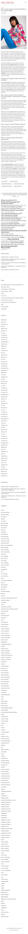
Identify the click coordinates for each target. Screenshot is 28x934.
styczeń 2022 (4, 436)
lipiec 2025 (3, 348)
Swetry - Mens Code (7, 2)
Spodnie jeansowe (5, 778)
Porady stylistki (5, 736)
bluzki (8, 166)
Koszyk (2, 293)
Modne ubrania (4, 710)
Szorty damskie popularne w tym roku (10, 269)
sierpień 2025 (4, 346)
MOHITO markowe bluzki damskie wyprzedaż (14, 231)
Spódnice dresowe (5, 762)
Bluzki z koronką (5, 549)
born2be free (4, 569)
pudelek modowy (5, 743)
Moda (2, 696)
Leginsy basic (4, 690)
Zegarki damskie (4, 916)
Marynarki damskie (5, 694)
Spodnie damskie (5, 771)
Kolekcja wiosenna (5, 637)
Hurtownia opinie (5, 287)
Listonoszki (3, 692)
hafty (9, 62)
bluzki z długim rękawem (6, 545)
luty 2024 (3, 385)
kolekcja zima (4, 639)
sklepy (2, 754)
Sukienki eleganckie (5, 804)
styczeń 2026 (4, 335)
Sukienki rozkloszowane (6, 828)
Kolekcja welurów (5, 635)
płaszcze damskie (5, 732)
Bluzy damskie (4, 558)
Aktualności (4, 516)
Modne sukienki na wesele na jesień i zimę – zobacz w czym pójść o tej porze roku (13, 260)
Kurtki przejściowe (5, 677)
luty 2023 (3, 409)
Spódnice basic (4, 758)
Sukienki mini (4, 817)
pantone (3, 723)
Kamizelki (3, 613)
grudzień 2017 (4, 473)
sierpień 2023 (4, 398)
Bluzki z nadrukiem (5, 551)
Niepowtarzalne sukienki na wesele (9, 712)
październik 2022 (5, 418)
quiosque (21, 235)
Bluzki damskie (4, 534)
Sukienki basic (4, 795)
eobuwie (3, 593)
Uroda (2, 901)
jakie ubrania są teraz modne (8, 289)
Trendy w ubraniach (5, 890)
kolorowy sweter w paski (5, 222)
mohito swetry (4, 234)
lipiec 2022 (3, 423)
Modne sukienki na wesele (7, 707)
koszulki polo (4, 668)
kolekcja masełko (5, 631)
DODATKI (3, 582)
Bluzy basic (3, 554)
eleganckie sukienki (5, 591)
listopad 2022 (4, 416)
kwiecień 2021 (4, 456)
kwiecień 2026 (4, 328)
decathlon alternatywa (6, 580)
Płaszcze (3, 729)
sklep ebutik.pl (13, 239)
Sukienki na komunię (5, 822)
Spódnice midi (4, 765)
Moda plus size (4, 705)
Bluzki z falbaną (4, 547)
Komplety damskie (5, 650)
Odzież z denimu (4, 721)
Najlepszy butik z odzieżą (7, 300)
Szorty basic (4, 855)
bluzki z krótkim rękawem (14, 205)
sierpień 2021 (4, 447)
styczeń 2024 (4, 387)
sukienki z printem (5, 837)
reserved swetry (4, 239)
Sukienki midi (4, 815)
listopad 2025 (4, 339)
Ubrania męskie (4, 896)
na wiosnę (11, 234)
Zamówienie (3, 308)
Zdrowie (3, 914)
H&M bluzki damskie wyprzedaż (12, 210)
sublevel (3, 789)
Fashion (3, 595)
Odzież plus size (4, 718)
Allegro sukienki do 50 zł (9, 200)
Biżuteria (3, 530)
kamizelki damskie (5, 615)
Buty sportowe (4, 576)
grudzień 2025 (4, 337)
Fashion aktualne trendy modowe (9, 598)
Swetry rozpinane (5, 850)
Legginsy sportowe (5, 688)
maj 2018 (3, 467)
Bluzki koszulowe (5, 538)
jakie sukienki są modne (22, 217)
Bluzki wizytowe (5, 543)
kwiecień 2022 (4, 429)
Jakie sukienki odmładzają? (9, 217)
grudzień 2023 (4, 390)
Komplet (3, 646)
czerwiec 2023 (4, 403)
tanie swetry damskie (19, 244)
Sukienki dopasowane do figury (8, 800)
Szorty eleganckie (5, 861)
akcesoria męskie (5, 514)
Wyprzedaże (4, 907)
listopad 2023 (4, 392)
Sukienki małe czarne (6, 811)
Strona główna (4, 306)
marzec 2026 (4, 330)
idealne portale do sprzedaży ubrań (9, 609)
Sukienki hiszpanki (5, 806)
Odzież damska (4, 716)
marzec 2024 (4, 383)
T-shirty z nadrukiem (6, 870)
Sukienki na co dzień (5, 819)
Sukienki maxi (4, 813)
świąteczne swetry (4, 249)
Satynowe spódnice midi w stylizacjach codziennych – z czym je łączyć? (13, 263)
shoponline (3, 751)
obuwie (2, 714)
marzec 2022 (4, 431)
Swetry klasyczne (5, 846)
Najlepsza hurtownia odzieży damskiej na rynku (12, 297)
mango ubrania (23, 224)
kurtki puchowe (4, 679)
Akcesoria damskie (5, 512)
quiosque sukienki (5, 237)
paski (2, 725)
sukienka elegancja (5, 241)
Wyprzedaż (3, 905)
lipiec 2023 (3, 401)
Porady (2, 734)
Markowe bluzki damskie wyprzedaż (13, 225)
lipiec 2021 (3, 449)
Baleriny (3, 519)
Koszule (2, 7)
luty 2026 (3, 333)
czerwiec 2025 (4, 350)
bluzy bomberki (7, 82)
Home (2, 604)
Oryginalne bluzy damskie (7, 186)
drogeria (3, 589)
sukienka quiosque (14, 241)
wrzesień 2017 (4, 475)
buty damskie (4, 573)
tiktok (2, 872)
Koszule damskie (5, 666)
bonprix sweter (23, 205)
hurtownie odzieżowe (6, 606)
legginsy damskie (5, 685)
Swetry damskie (4, 841)
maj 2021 (3, 453)
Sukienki (3, 793)
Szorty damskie (4, 859)
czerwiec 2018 (4, 464)
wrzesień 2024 (4, 370)
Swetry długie (4, 844)
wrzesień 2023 (4, 396)
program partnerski (5, 740)
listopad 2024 (4, 366)
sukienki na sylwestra (6, 824)
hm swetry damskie (10, 211)
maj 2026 (3, 326)
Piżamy (2, 727)
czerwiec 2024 (4, 377)
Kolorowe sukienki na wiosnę (18, 220)
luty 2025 (3, 359)
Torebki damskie (4, 881)
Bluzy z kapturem (5, 565)
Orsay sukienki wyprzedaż (9, 235)
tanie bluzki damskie (16, 242)
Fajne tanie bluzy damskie (19, 183)
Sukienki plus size (5, 826)
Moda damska (4, 701)
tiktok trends (4, 874)
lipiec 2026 (3, 322)
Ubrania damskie (5, 894)
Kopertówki (4, 661)
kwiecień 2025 (4, 355)
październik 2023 (5, 394)
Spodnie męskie (4, 780)
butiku (17, 172)
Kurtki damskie (4, 670)
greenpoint (23, 208)
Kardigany (3, 617)
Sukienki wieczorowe (6, 833)
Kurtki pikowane (5, 674)
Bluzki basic (3, 532)
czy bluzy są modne (13, 181)
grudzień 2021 (4, 438)
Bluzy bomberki (4, 556)
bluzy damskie (10, 89)
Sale (2, 747)
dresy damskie (4, 584)
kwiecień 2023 (4, 407)
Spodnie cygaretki (5, 769)
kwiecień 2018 (4, 469)
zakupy (2, 910)
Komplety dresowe (5, 653)
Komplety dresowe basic (6, 655)
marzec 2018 (4, 471)
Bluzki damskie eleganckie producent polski (10, 202)
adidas (2, 510)
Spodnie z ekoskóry (5, 782)
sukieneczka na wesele (6, 791)
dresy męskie (4, 587)
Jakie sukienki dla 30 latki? (9, 215)
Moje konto (4, 295)
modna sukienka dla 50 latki (8, 227)
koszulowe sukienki (13, 222)
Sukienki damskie (5, 798)
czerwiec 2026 (4, 324)
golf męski (3, 602)
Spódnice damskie (5, 760)
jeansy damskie (4, 611)
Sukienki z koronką (5, 835)
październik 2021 (5, 442)
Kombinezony (4, 642)
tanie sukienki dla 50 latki (7, 244)
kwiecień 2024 (4, 381)
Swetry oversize (5, 848)
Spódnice (3, 756)
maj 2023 (3, 405)
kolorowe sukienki (5, 220)
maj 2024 (3, 379)
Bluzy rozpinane (4, 562)
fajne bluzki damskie (15, 208)
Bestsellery (3, 521)
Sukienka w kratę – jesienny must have (9, 257)
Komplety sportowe (5, 659)
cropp (2, 578)
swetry (10, 166)
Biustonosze (4, 527)
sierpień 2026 (4, 319)
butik (21, 175)
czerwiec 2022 (4, 425)
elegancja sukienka (5, 208)
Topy (2, 877)
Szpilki (21, 158)
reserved (3, 745)
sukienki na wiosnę (5, 242)
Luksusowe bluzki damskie (10, 223)
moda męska (4, 703)
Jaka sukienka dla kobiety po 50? (11, 213)
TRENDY (2, 885)
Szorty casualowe (5, 857)
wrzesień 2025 (4, 344)
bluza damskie (4, 181)
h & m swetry (3, 211)
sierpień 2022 (4, 420)
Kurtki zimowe (4, 683)
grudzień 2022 (4, 414)
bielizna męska (4, 525)
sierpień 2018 (4, 460)
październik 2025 (5, 341)
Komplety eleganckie (6, 657)
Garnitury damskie (5, 600)
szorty (2, 852)
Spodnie (3, 767)
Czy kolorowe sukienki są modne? (11, 206)
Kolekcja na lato (5, 633)
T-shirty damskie (5, 866)
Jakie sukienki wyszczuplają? (11, 218)
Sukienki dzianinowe (5, 802)
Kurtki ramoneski (5, 681)
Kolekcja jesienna (5, 628)
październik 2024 (5, 368)
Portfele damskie (5, 738)
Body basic (3, 567)
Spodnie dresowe (5, 773)
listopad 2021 (4, 440)
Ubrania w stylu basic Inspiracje (8, 899)
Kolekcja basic (4, 626)
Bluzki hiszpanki (4, 536)
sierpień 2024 (4, 372)
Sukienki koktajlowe (5, 808)
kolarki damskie (4, 624)
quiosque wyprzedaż (14, 237)
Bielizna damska (4, 523)
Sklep (2, 304)
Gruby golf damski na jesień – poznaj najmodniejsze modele (15, 195)
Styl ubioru (3, 787)
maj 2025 (3, 352)
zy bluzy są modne (17, 186)
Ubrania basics (4, 892)
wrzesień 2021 (4, 445)
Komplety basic (4, 648)
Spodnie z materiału (5, 784)
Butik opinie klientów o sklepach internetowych (12, 284)
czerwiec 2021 (4, 451)
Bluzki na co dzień (5, 540)
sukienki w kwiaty (5, 830)
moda (2, 699)
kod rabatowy (4, 622)
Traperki (3, 883)
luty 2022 (3, 434)
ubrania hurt (14, 168)
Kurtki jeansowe (5, 672)
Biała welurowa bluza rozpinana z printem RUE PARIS (15, 193)
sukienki (21, 241)
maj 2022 (3, 427)
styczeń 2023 (4, 412)
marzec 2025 (4, 357)
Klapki (2, 620)
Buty (2, 571)
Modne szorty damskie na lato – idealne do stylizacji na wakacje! (13, 267)
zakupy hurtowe (5, 912)
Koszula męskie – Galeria (6, 291)
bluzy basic (13, 147)
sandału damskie (5, 749)
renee (22, 237)
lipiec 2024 (3, 374)
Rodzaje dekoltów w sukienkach (8, 302)
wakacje (3, 903)
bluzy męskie (4, 560)
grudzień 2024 (4, 363)
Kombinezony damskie (6, 644)
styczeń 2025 (4, 361)
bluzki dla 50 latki (4, 205)
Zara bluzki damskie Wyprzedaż (9, 246)
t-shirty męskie (4, 868)
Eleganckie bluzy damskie (6, 183)
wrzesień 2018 (4, 458)
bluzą (12, 111)
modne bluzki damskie (7, 229)
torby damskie (4, 879)
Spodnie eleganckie (5, 776)
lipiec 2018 (3, 462)
